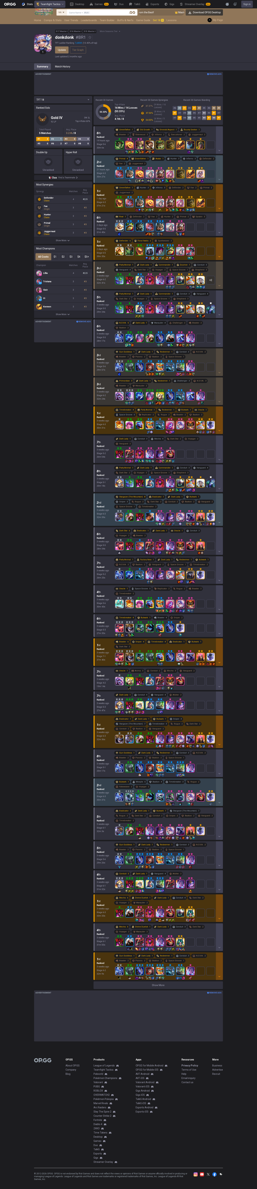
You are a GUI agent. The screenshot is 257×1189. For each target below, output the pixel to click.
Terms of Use (188, 1069)
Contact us (187, 1082)
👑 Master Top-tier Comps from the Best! (177, 12)
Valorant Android (145, 1082)
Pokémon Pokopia (104, 1099)
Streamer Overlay (103, 1162)
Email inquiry (188, 1078)
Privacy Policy (189, 1065)
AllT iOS (140, 1078)
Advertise (217, 1069)
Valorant (98, 1082)
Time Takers (100, 1132)
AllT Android (142, 1074)
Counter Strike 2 (102, 1115)
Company (71, 1069)
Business (217, 1065)
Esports (98, 1153)
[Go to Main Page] (10, 4)
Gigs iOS (140, 1094)
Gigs (96, 1157)
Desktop (98, 1136)
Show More (61, 240)
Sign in (247, 4)
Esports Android (144, 1107)
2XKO (97, 1128)
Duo (96, 1145)
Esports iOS (142, 1111)
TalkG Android (143, 1099)
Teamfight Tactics (50, 4)
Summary (42, 66)
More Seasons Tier (108, 31)
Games (97, 1141)
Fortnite (98, 1120)
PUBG (97, 1086)
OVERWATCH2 (102, 1094)
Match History (62, 66)
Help (183, 1074)
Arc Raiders (100, 1107)
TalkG (97, 1149)
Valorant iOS (142, 1086)
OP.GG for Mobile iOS (147, 1069)
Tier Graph (78, 50)
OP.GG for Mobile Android (149, 1065)
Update (62, 50)
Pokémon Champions (105, 1078)
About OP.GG (73, 1065)
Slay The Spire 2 (102, 1111)
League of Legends (104, 1065)
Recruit (216, 1074)
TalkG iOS (141, 1103)
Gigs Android (143, 1090)
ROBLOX (98, 1090)
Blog (68, 1074)
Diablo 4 (98, 1124)
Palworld (98, 1074)
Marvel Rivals (101, 1103)
